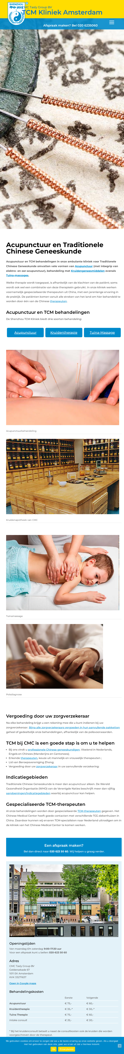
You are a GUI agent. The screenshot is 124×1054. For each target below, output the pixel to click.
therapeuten (58, 301)
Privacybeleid (66, 1049)
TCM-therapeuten (89, 811)
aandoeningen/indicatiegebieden (28, 793)
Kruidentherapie (63, 332)
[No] (120, 1046)
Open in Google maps (22, 983)
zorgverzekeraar (47, 766)
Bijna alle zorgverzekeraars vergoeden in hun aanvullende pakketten (74, 727)
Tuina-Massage (102, 332)
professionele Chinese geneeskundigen (54, 749)
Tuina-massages (17, 275)
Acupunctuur (84, 266)
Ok (53, 1049)
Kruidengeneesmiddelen (88, 270)
